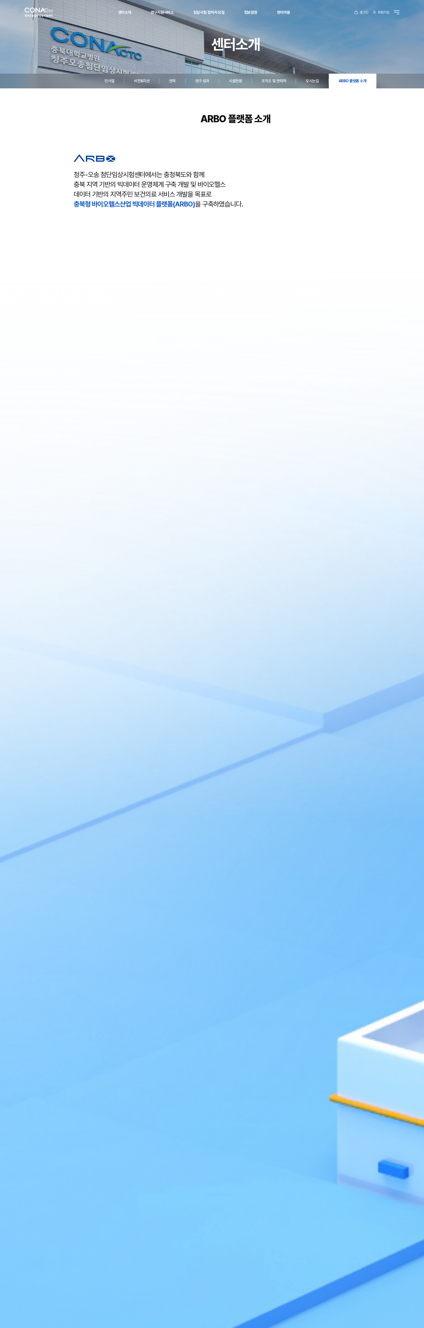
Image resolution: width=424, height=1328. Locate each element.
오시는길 (312, 81)
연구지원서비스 (162, 12)
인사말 (109, 81)
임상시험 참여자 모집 (209, 12)
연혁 (172, 81)
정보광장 (250, 12)
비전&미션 (141, 81)
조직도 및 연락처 (274, 81)
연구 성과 (202, 81)
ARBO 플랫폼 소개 (353, 81)
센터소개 (124, 12)
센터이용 (283, 12)
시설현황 (235, 81)
